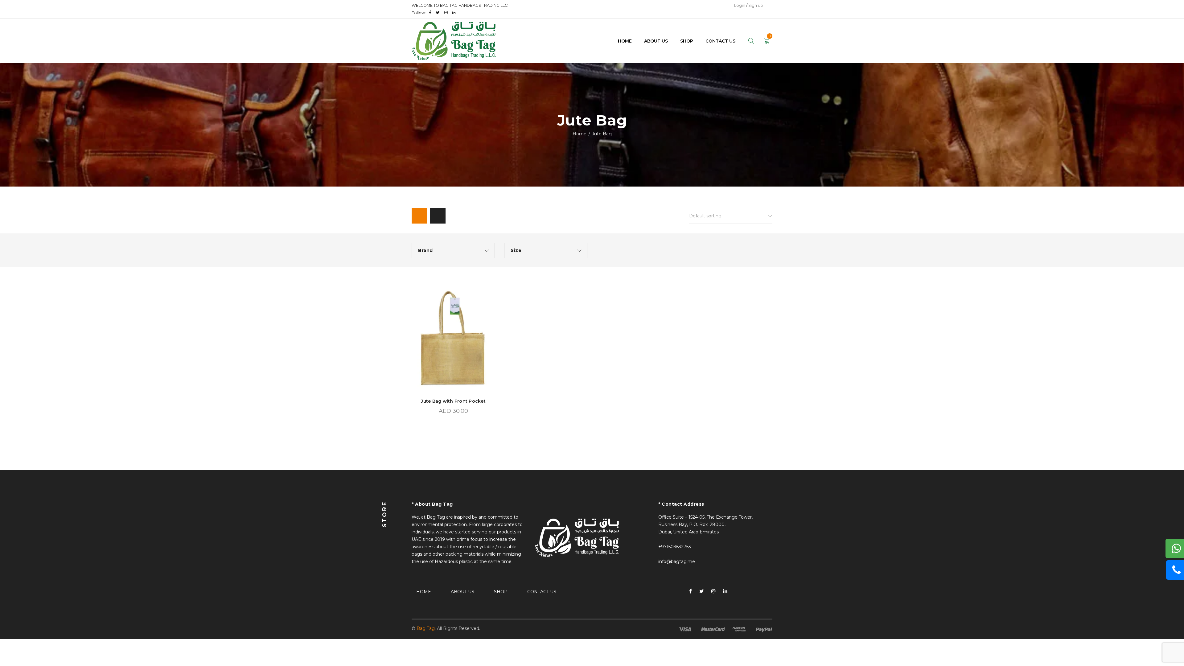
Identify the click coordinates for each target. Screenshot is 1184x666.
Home (579, 134)
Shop (501, 591)
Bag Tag (426, 628)
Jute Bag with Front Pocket (453, 401)
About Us (462, 591)
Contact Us (541, 591)
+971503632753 (674, 546)
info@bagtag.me (676, 561)
